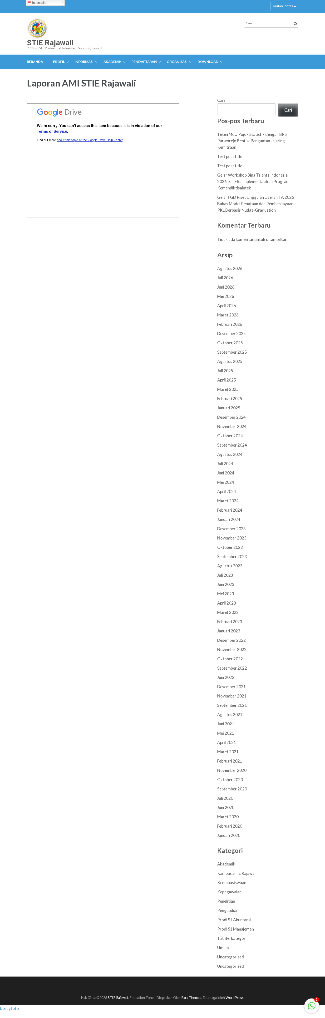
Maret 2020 (228, 816)
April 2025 (226, 379)
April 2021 (226, 742)
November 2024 (231, 426)
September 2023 (232, 556)
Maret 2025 (228, 389)
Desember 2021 (231, 686)
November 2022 (231, 649)
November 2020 (231, 770)
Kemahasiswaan (231, 882)
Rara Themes (191, 998)
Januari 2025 (228, 407)
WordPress (235, 998)
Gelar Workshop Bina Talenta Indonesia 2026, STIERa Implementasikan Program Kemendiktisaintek (253, 181)
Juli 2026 (225, 277)
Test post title (229, 156)
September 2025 (232, 352)
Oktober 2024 (230, 435)
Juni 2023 (225, 584)
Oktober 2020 (230, 779)
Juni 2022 (225, 677)
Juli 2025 (225, 370)
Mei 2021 (225, 733)
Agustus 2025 (229, 361)
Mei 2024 (225, 482)
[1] (311, 1008)
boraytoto (9, 1008)
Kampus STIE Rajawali (236, 873)
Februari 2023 (229, 621)
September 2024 (232, 445)
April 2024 (226, 491)
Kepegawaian (229, 891)
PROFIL (59, 62)
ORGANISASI (177, 62)
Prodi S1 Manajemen (235, 928)
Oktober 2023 (230, 547)
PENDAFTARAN (144, 62)
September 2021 (232, 705)
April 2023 (226, 603)
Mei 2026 (225, 296)
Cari (221, 100)
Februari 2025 (229, 398)
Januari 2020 (228, 835)
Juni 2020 (225, 807)
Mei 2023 (225, 593)
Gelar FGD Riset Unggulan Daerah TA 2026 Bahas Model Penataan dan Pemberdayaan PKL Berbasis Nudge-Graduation (255, 204)
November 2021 (231, 695)
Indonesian (39, 3)
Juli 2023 (225, 575)
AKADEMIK (112, 62)
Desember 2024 (231, 417)
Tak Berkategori (231, 938)
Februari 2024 (229, 510)
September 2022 (232, 668)
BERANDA (35, 62)
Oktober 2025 (230, 342)
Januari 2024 (228, 519)
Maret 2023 (228, 612)
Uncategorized (230, 956)
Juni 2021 (225, 723)
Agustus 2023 (229, 565)
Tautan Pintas (282, 6)
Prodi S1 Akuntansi (234, 919)
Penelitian (226, 901)
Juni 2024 (225, 472)
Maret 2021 (228, 751)
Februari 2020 (229, 826)
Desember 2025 (231, 333)
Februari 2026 (229, 324)
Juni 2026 (225, 287)
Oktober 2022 (230, 658)
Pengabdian (227, 910)
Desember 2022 (231, 640)
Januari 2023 (228, 630)
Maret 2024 (228, 500)
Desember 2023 (231, 528)
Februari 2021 (229, 761)
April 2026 (226, 305)
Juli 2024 (225, 463)
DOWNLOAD (207, 62)
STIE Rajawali (50, 42)
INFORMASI (84, 62)
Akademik (226, 863)
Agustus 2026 (229, 268)
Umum (223, 947)
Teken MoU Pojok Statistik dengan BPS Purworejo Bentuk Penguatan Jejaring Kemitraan (252, 141)
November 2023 (231, 537)
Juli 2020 (225, 798)
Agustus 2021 (229, 714)
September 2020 (232, 788)
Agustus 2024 (229, 454)
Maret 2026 (228, 314)
